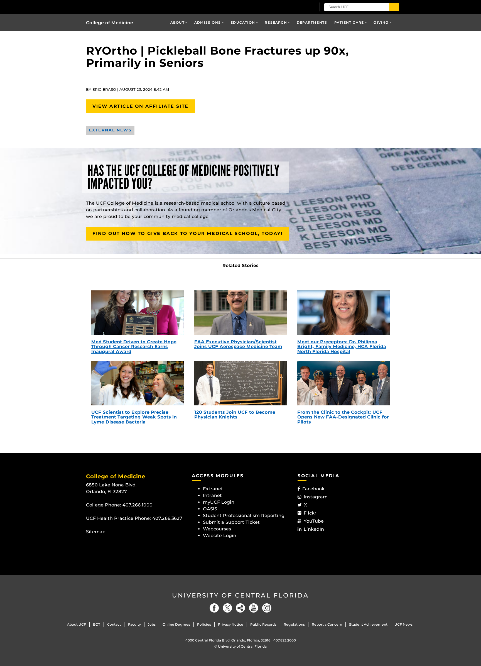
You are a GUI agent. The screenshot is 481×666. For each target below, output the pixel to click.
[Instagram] (266, 608)
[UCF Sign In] (298, 7)
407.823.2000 (284, 640)
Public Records (263, 624)
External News (110, 130)
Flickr (310, 513)
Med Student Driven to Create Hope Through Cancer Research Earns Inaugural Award (133, 346)
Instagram (316, 496)
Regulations (294, 624)
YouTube (314, 521)
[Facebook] (214, 608)
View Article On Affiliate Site (140, 106)
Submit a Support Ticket (231, 522)
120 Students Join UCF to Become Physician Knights (234, 415)
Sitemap (95, 531)
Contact (114, 624)
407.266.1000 (137, 505)
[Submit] (394, 7)
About (177, 22)
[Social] (240, 608)
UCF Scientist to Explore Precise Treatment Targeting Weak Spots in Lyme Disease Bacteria (134, 417)
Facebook (313, 488)
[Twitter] (227, 608)
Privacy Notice (230, 624)
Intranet (212, 495)
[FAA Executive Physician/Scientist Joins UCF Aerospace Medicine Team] (240, 312)
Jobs (152, 624)
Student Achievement (368, 624)
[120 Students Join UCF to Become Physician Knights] (240, 383)
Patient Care (349, 22)
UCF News (403, 624)
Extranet (213, 488)
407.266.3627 (167, 518)
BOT (96, 624)
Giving (381, 22)
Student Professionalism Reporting (243, 515)
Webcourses (217, 529)
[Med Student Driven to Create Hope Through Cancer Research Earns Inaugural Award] (137, 312)
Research (276, 22)
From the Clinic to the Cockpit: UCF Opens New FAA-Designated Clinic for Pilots (343, 417)
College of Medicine (109, 22)
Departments (312, 22)
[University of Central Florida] (126, 7)
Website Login (219, 535)
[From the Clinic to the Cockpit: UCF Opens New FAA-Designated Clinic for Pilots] (343, 383)
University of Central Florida (240, 595)
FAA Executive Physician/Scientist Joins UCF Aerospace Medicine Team (238, 344)
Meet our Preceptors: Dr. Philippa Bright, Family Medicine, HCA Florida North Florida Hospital (341, 346)
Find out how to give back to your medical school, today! (187, 233)
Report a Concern (327, 624)
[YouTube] (253, 608)
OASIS (210, 508)
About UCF (76, 624)
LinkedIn (314, 529)
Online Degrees (176, 624)
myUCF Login (218, 502)
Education (242, 22)
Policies (204, 624)
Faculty (134, 624)
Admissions (207, 22)
